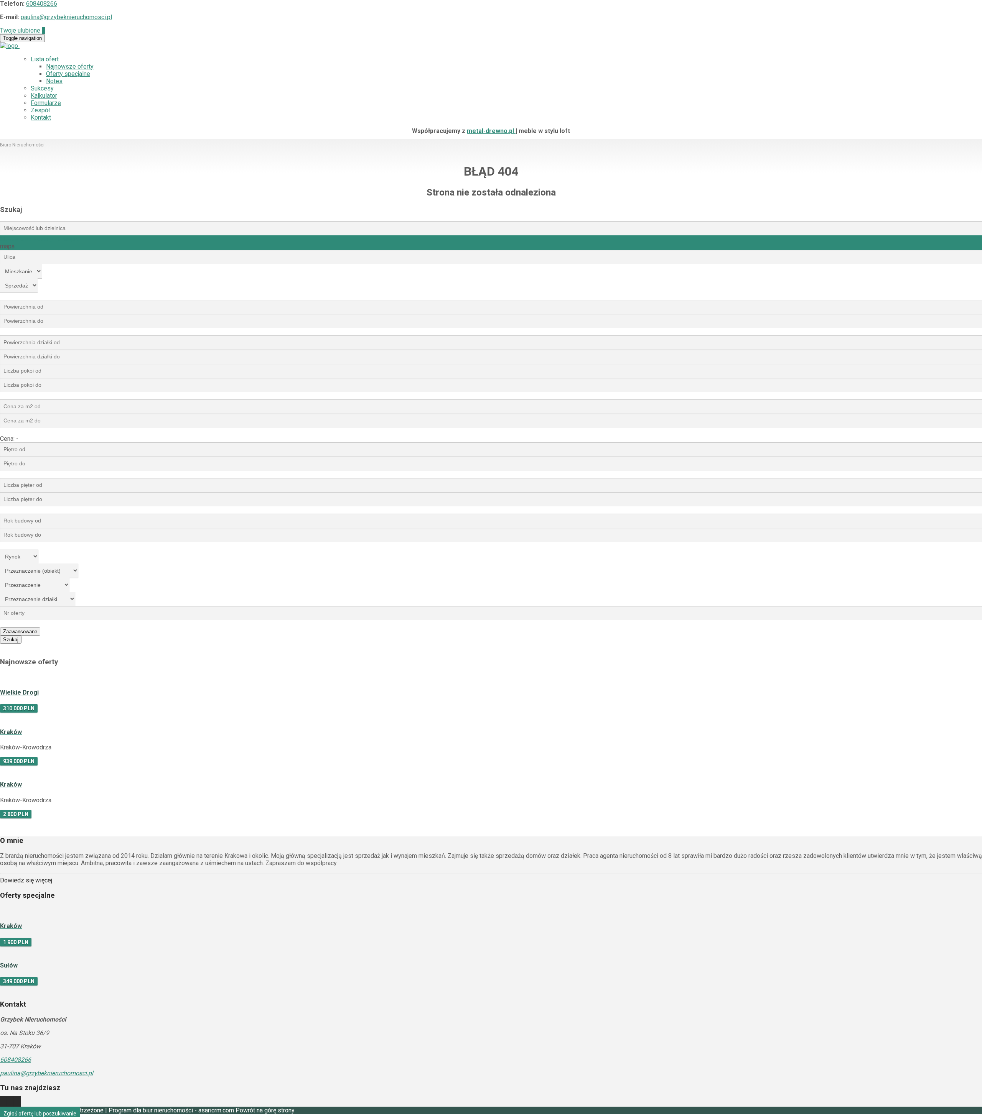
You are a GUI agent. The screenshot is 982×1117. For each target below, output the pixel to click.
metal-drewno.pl (491, 131)
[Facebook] (10, 1103)
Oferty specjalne (68, 73)
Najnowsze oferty (70, 66)
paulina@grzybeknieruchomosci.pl (66, 17)
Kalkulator (44, 95)
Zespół (40, 110)
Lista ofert (45, 59)
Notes (54, 81)
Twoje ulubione (22, 30)
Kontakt (41, 117)
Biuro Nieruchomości (22, 145)
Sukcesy (42, 88)
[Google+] (17, 1103)
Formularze (46, 103)
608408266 (41, 3)
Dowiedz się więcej (26, 880)
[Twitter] (3, 1103)
